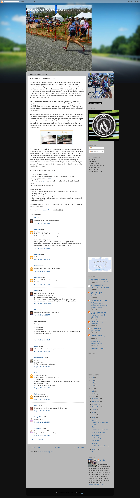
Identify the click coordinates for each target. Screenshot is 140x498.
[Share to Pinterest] (62, 210)
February (95, 452)
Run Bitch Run (96, 328)
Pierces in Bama (96, 335)
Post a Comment (37, 439)
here (50, 179)
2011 (92, 396)
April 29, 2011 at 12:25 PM (42, 303)
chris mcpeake (39, 357)
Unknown (37, 229)
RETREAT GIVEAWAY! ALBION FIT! (98, 316)
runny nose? (96, 440)
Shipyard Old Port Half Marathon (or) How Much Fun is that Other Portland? (100, 305)
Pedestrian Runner (97, 348)
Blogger (81, 493)
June (94, 415)
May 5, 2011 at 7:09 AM (42, 366)
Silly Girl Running (97, 322)
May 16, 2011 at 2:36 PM (42, 422)
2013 (92, 391)
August (94, 409)
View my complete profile (96, 485)
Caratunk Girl (95, 342)
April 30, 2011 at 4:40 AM (42, 351)
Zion (93, 427)
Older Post (79, 448)
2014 (92, 388)
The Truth (93, 295)
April (94, 420)
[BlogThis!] (56, 210)
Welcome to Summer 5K (98, 337)
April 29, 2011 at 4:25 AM (42, 248)
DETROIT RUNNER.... (98, 286)
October (95, 404)
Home (57, 448)
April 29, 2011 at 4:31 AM (42, 271)
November (96, 401)
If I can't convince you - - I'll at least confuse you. (99, 313)
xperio (32, 121)
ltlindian (102, 460)
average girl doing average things (53, 9)
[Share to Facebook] (60, 210)
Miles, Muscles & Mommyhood (96, 293)
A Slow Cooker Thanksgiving (99, 281)
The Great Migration (96, 343)
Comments (94, 151)
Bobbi (36, 346)
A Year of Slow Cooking (99, 279)
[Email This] (54, 210)
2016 (92, 383)
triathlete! (95, 443)
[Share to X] (58, 210)
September (96, 407)
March (94, 449)
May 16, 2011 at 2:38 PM (42, 435)
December (96, 399)
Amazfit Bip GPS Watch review (100, 287)
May (94, 417)
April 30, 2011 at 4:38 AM (42, 340)
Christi (36, 218)
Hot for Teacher (95, 330)
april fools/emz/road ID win (100, 446)
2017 (92, 380)
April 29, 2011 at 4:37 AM (42, 284)
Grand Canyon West (98, 432)
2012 (92, 394)
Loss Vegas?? (96, 435)
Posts (93, 148)
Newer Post (35, 448)
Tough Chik (38, 417)
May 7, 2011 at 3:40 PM (42, 411)
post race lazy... (97, 438)
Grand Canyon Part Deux (100, 430)
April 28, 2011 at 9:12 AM (42, 223)
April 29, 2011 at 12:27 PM (42, 315)
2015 (92, 385)
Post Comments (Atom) (46, 452)
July (93, 412)
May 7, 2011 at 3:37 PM (42, 388)
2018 (92, 377)
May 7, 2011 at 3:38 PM (42, 399)
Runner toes (94, 323)
